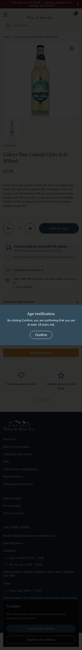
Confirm (41, 335)
